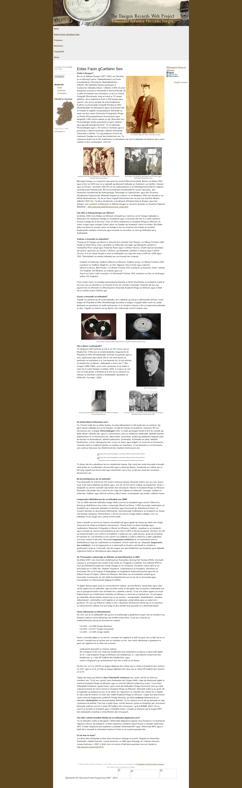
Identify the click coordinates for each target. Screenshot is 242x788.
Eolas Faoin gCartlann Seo (67, 34)
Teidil (59, 88)
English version (181, 82)
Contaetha (62, 93)
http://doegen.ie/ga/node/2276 (90, 747)
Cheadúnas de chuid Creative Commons (150, 764)
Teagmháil (59, 52)
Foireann (58, 40)
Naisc (56, 57)
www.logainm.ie (59, 131)
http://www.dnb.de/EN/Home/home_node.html (108, 207)
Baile (56, 29)
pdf (105, 291)
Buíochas (58, 46)
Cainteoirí (61, 90)
